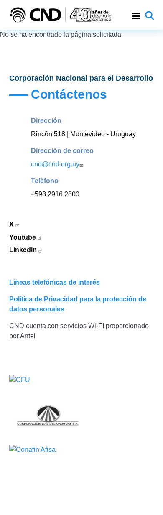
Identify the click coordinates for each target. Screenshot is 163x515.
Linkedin (23, 249)
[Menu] (136, 15)
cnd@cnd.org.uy (55, 164)
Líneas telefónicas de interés (54, 282)
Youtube (23, 237)
